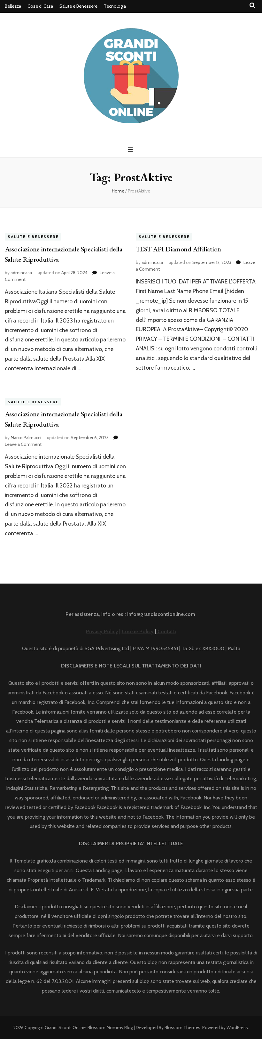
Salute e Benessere (78, 6)
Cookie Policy (138, 631)
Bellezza (13, 6)
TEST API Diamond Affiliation (178, 249)
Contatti (166, 631)
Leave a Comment (23, 444)
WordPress (237, 1027)
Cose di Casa (40, 6)
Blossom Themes (182, 1027)
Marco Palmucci (26, 437)
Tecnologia (115, 6)
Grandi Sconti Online (65, 1027)
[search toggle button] (252, 6)
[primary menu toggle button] (131, 150)
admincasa (21, 272)
